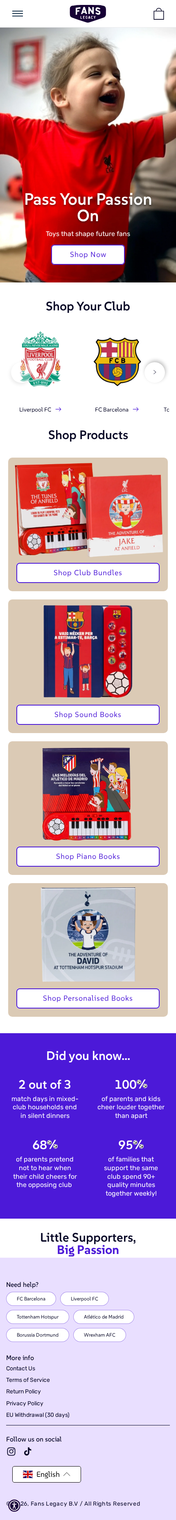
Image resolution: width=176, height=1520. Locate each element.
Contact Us (20, 1368)
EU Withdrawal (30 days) (38, 1414)
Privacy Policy (24, 1403)
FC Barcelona (31, 1299)
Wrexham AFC (99, 1335)
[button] (159, 14)
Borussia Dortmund (38, 1335)
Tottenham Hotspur (38, 1317)
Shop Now (88, 254)
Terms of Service (28, 1380)
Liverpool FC (84, 1299)
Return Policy (23, 1391)
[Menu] (17, 13)
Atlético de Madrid (104, 1317)
